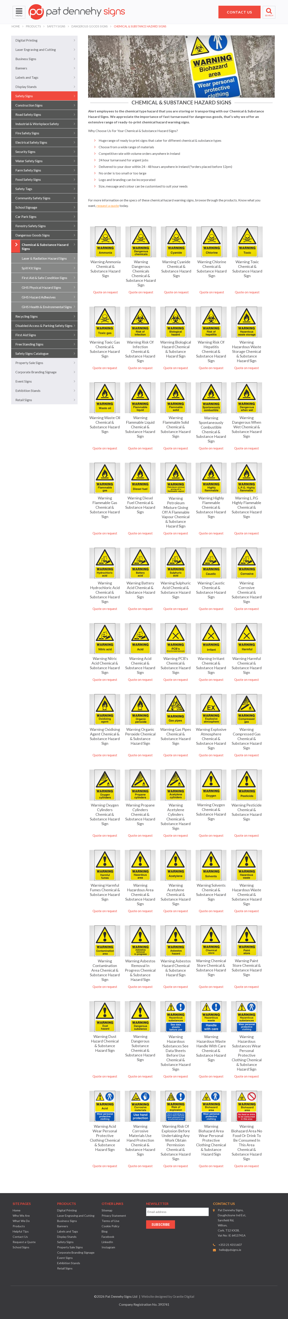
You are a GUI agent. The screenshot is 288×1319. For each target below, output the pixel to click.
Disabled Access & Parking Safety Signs (44, 326)
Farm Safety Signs (28, 170)
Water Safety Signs (29, 161)
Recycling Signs (26, 316)
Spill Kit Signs (31, 268)
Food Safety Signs (28, 179)
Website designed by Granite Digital (167, 1296)
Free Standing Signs (29, 344)
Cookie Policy (110, 1226)
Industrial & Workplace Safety (37, 124)
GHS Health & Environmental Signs (47, 307)
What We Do (21, 1221)
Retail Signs (23, 400)
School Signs (21, 1247)
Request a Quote (24, 1242)
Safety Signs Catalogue (31, 353)
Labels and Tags (26, 77)
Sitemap (107, 1210)
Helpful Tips (21, 1231)
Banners (21, 68)
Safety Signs (56, 26)
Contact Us (20, 1236)
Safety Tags (23, 189)
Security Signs (25, 152)
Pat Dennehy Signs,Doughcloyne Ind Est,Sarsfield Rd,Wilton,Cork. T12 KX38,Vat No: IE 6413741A (232, 1222)
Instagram (108, 1247)
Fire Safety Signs (27, 133)
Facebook (108, 1236)
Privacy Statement (114, 1215)
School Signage (26, 207)
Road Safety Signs (28, 114)
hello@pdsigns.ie (230, 1250)
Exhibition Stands (27, 390)
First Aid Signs (25, 335)
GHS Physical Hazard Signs (41, 287)
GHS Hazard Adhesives (39, 297)
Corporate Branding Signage (36, 372)
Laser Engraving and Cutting (35, 49)
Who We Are (21, 1215)
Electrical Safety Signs (31, 142)
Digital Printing (26, 40)
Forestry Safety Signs (30, 226)
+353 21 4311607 (230, 1244)
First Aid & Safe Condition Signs (44, 278)
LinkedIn (107, 1242)
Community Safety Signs (32, 198)
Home (16, 26)
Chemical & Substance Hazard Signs (140, 26)
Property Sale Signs (29, 363)
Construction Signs (29, 105)
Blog (105, 1231)
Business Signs (25, 59)
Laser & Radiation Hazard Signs (44, 258)
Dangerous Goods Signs (89, 26)
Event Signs (23, 381)
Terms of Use (110, 1221)
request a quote (108, 206)
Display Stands (26, 87)
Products (33, 26)
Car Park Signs (25, 216)
